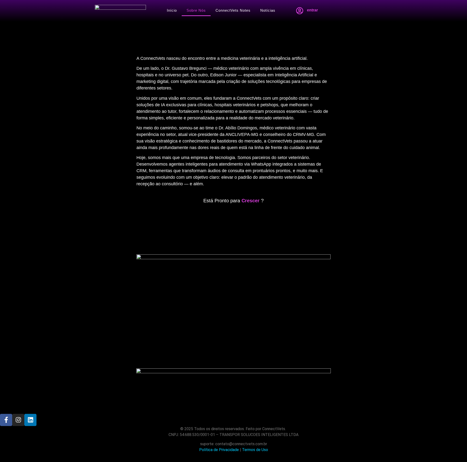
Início (172, 10)
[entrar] (299, 10)
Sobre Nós (196, 10)
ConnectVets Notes (233, 10)
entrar (312, 10)
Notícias (267, 10)
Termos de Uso (255, 449)
